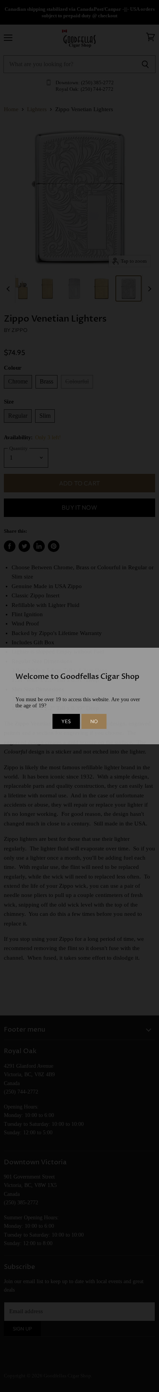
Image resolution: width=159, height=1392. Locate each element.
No (94, 721)
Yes (66, 721)
